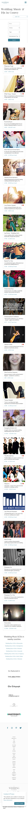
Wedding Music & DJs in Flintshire (14, 648)
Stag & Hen (14, 764)
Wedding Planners (14, 777)
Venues (14, 771)
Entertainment (14, 746)
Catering (14, 741)
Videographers (14, 772)
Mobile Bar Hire (14, 757)
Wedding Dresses (14, 774)
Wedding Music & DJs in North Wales (14, 656)
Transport (14, 769)
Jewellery (14, 754)
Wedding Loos (14, 775)
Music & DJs (14, 759)
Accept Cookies (19, 803)
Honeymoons (14, 753)
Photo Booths (14, 761)
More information (8, 800)
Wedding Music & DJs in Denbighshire (14, 646)
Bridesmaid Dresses (14, 738)
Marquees (14, 756)
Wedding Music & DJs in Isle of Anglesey (14, 653)
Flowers (14, 749)
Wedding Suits (14, 779)
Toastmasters (14, 767)
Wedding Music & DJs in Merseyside (14, 643)
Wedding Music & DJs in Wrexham (14, 659)
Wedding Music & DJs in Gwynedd (14, 651)
